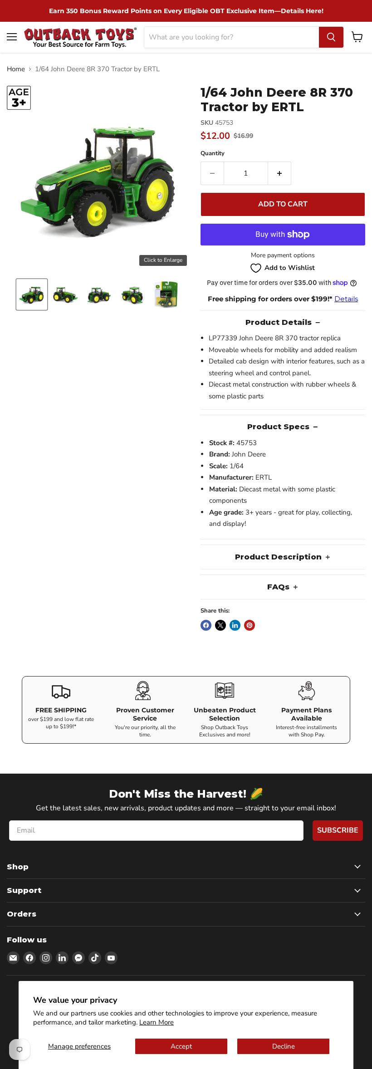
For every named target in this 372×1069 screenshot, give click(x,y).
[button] (31, 294)
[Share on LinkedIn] (235, 625)
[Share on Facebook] (206, 625)
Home (16, 69)
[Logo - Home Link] (80, 37)
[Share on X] (220, 625)
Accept (181, 1046)
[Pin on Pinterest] (249, 625)
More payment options (283, 255)
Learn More (156, 1022)
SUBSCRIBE (337, 830)
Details (346, 298)
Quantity (213, 153)
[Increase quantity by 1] (279, 173)
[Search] (331, 37)
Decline (283, 1046)
